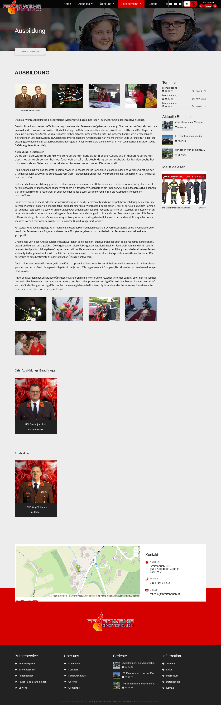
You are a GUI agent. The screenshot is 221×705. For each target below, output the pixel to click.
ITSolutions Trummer (148, 701)
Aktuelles (84, 3)
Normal (208, 6)
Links (169, 669)
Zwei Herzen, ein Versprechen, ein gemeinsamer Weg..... (190, 122)
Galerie (152, 3)
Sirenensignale (26, 669)
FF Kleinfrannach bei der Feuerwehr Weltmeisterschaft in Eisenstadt (190, 136)
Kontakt (170, 687)
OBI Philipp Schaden (36, 507)
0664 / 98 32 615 (160, 583)
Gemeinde (74, 687)
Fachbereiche (130, 3)
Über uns (106, 3)
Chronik (72, 681)
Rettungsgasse (26, 663)
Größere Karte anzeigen (27, 600)
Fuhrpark (73, 669)
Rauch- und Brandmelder (32, 681)
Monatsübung (169, 88)
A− (201, 6)
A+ (215, 6)
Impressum (172, 675)
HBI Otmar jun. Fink (36, 424)
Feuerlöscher (25, 675)
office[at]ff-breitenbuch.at (165, 594)
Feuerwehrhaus (77, 675)
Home (67, 3)
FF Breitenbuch (69, 701)
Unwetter (23, 687)
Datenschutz (173, 681)
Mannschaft (74, 663)
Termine (170, 663)
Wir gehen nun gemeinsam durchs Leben (190, 150)
